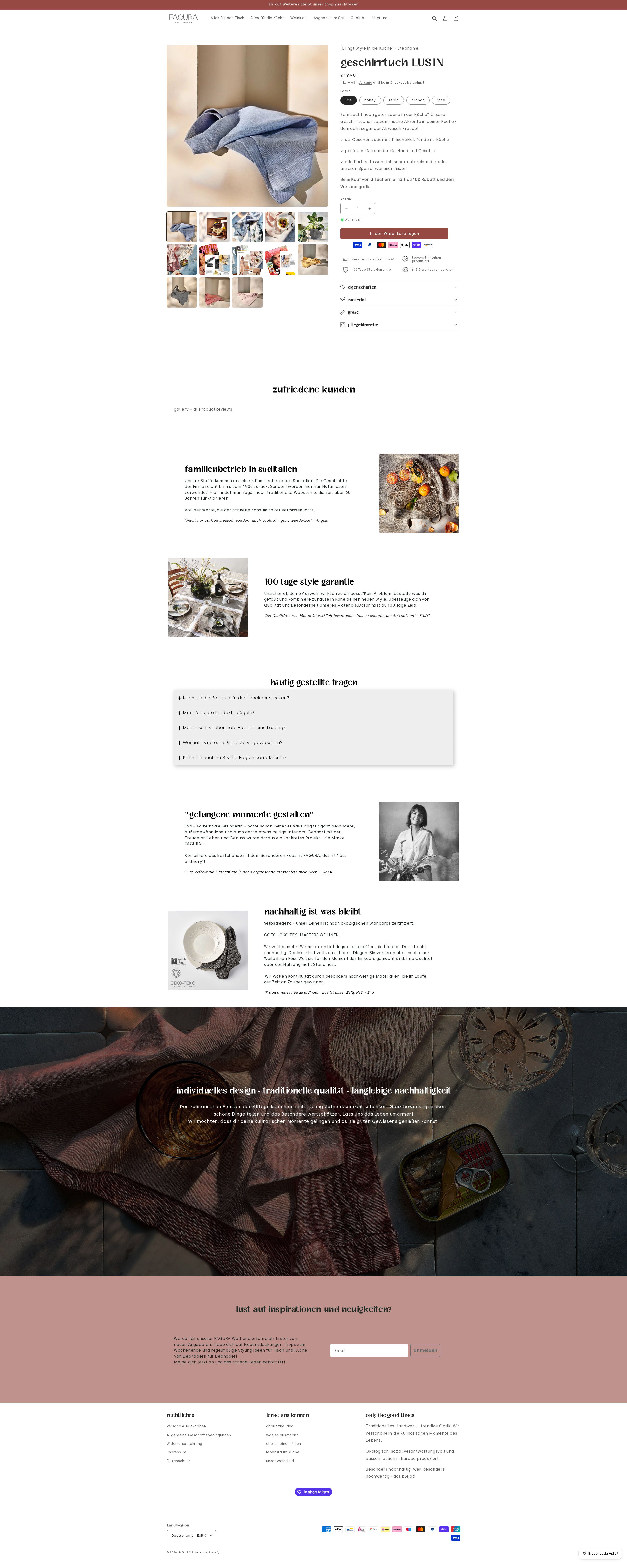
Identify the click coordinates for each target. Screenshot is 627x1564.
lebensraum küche (283, 1452)
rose (441, 100)
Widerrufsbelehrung (184, 1444)
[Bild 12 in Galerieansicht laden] (214, 292)
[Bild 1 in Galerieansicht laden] (182, 227)
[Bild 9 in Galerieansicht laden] (280, 259)
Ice (349, 100)
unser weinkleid (280, 1461)
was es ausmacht (282, 1435)
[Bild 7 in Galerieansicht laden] (214, 259)
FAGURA (184, 1552)
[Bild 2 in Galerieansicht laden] (214, 227)
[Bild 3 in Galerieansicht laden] (247, 227)
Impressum (176, 1452)
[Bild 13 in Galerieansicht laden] (247, 292)
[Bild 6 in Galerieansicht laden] (182, 259)
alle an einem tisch (283, 1444)
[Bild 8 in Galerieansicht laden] (247, 259)
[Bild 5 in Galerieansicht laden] (313, 227)
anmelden (425, 1350)
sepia (393, 100)
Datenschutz (178, 1461)
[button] (434, 18)
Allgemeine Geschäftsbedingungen (199, 1435)
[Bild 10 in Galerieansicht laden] (313, 259)
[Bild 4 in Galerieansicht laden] (280, 227)
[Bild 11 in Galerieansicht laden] (182, 292)
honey (370, 100)
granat (417, 100)
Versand (365, 82)
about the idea (280, 1426)
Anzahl (346, 199)
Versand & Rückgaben (186, 1426)
